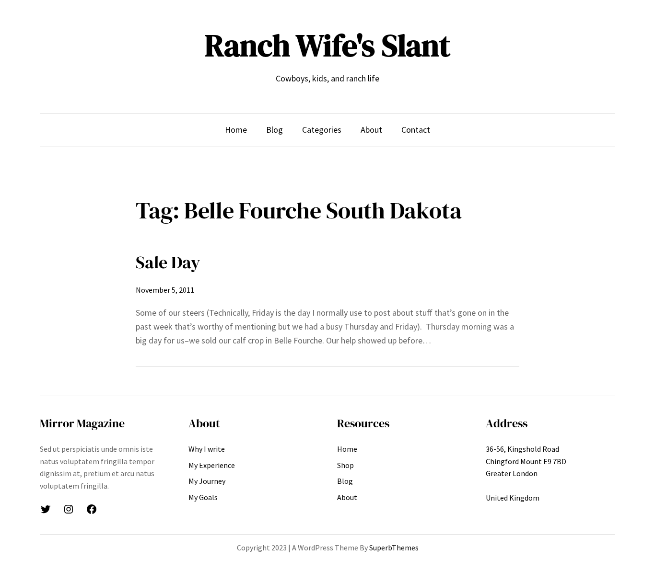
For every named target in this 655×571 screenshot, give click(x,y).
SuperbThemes (394, 547)
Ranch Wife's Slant (327, 45)
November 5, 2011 (165, 290)
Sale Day (168, 262)
